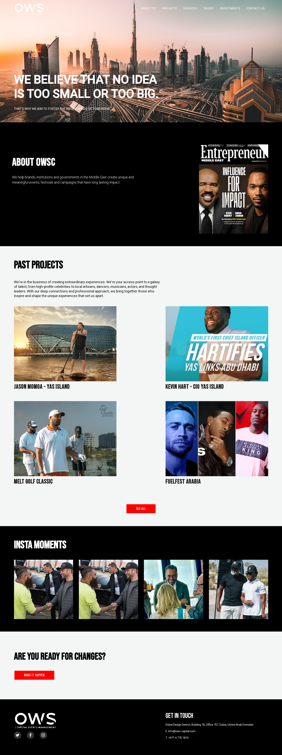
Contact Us (256, 8)
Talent (208, 8)
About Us (148, 8)
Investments (230, 8)
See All (141, 509)
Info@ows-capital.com (181, 731)
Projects (169, 8)
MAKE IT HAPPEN (34, 675)
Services (190, 8)
